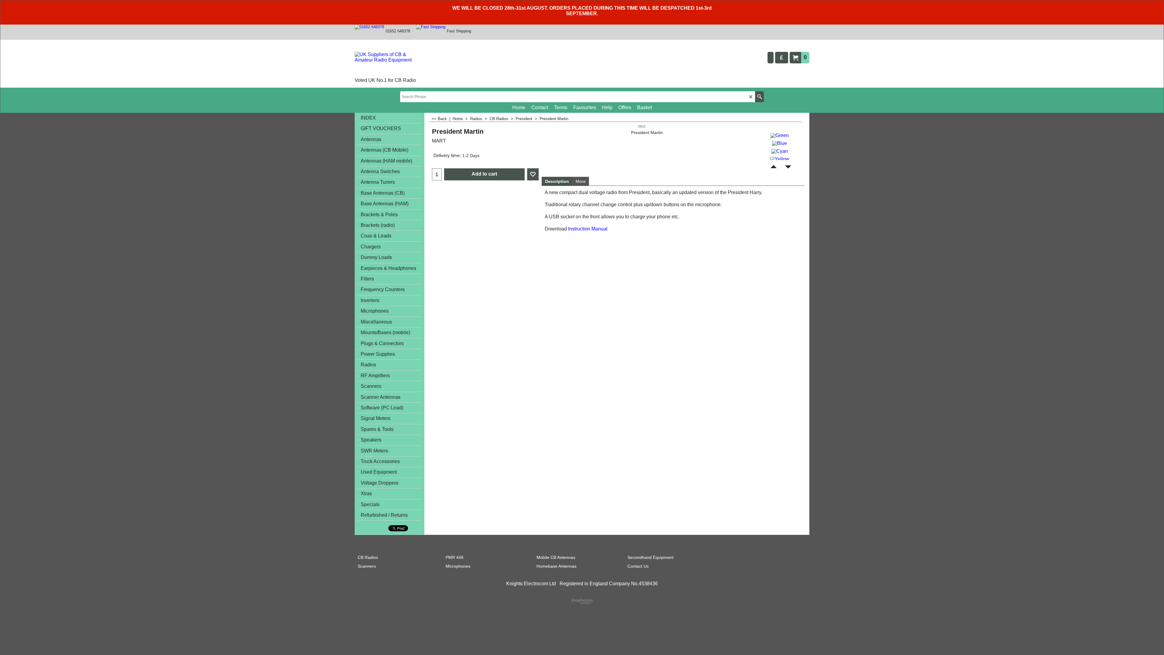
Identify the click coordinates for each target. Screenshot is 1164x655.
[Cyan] (779, 150)
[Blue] (779, 142)
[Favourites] (533, 174)
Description (557, 181)
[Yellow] (779, 158)
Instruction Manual (587, 228)
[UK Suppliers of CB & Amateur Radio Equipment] (389, 64)
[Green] (779, 135)
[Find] (759, 96)
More (581, 181)
